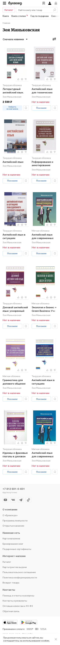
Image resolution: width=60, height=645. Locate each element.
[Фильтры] (54, 39)
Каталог (8, 9)
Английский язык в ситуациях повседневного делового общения (14, 236)
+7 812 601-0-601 (14, 488)
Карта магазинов (11, 538)
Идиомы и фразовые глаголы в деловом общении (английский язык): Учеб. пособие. (15, 454)
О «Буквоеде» (10, 515)
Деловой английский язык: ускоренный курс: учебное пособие (15, 309)
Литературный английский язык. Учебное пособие (13, 90)
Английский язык (13, 161)
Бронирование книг (13, 543)
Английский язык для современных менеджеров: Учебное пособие (42, 236)
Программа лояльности (15, 520)
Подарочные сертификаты (17, 549)
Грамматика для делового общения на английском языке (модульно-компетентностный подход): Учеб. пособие (15, 382)
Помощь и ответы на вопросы (18, 595)
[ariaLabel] (55, 639)
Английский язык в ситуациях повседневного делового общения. (43, 382)
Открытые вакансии (13, 525)
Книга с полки (19, 15)
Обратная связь (11, 611)
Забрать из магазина (12, 108)
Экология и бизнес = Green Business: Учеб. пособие (44, 309)
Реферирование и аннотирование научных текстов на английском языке (44, 163)
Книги (6, 16)
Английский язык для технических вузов (42, 90)
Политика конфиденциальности (20, 577)
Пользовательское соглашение (19, 572)
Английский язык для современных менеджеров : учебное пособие (42, 454)
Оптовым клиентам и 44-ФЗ (18, 606)
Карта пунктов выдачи (15, 567)
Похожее (41, 107)
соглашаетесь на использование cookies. (26, 640)
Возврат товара (11, 582)
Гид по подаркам (40, 16)
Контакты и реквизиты (15, 600)
